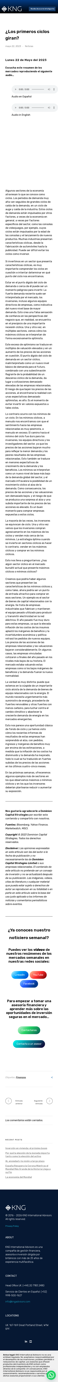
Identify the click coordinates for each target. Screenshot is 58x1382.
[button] (51, 1375)
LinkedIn (20, 974)
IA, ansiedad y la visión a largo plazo (25, 1161)
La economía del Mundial (18, 1177)
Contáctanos (29, 1030)
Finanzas (21, 1077)
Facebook (29, 983)
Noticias (29, 46)
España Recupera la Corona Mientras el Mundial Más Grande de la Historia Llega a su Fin (28, 1169)
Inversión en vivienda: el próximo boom (26, 1148)
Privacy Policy (12, 1226)
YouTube (38, 974)
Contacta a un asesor (29, 1043)
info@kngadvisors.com (17, 1301)
